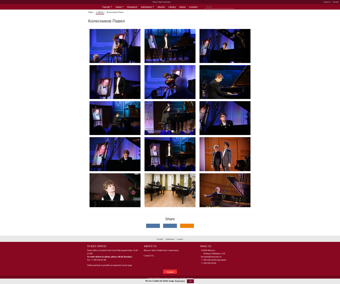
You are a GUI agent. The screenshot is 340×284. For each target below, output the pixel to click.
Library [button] (172, 7)
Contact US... (149, 255)
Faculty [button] (106, 7)
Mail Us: (206, 246)
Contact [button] (193, 7)
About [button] (182, 7)
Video (90, 12)
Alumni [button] (161, 7)
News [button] (119, 7)
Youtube (170, 272)
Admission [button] (146, 7)
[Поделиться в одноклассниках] (187, 226)
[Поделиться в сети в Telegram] (170, 226)
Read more (180, 281)
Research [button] (132, 7)
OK (190, 281)
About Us (150, 246)
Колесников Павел (115, 12)
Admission (169, 239)
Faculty (160, 239)
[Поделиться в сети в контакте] (153, 226)
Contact (180, 239)
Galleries (100, 12)
